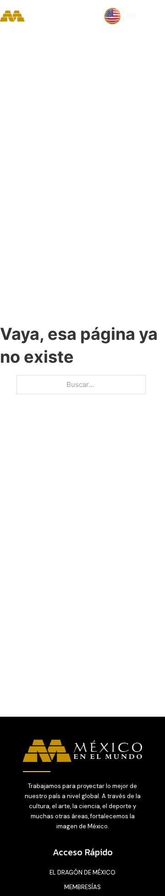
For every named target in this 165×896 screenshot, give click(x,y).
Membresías (82, 887)
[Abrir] (155, 16)
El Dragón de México (83, 872)
